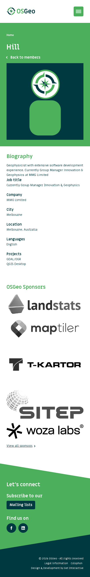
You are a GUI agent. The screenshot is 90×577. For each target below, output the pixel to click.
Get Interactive (73, 568)
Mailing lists (21, 505)
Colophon (76, 563)
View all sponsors (20, 446)
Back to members (25, 57)
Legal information (56, 563)
